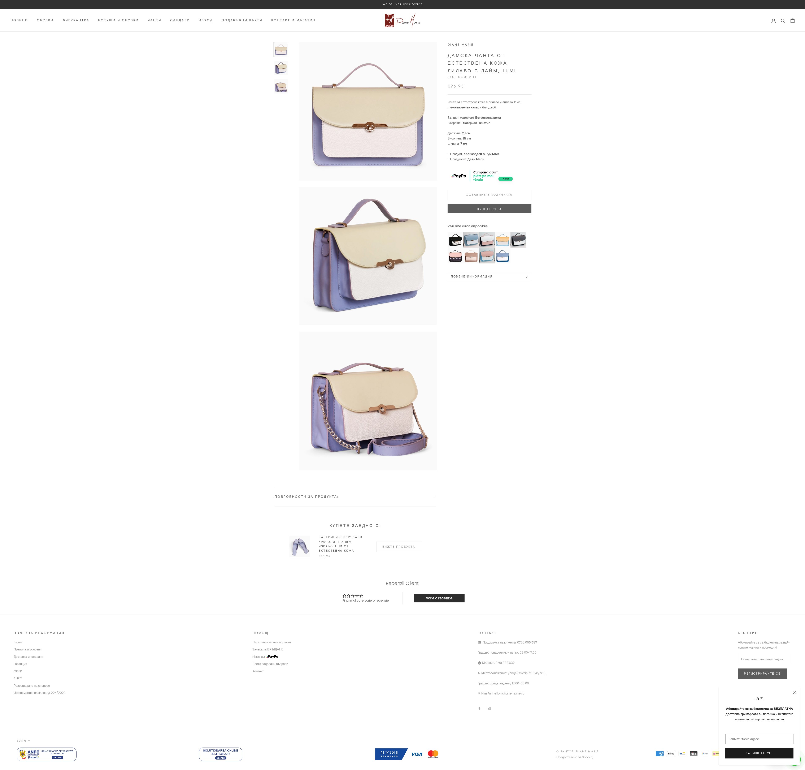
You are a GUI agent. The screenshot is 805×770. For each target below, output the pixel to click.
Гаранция (20, 664)
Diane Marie (461, 44)
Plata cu (258, 656)
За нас (18, 642)
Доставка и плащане (28, 656)
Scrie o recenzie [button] (439, 598)
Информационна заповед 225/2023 (40, 693)
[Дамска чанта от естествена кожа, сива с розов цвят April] (471, 250)
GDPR (18, 671)
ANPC (18, 678)
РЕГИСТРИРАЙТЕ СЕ (762, 674)
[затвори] (795, 692)
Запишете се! (759, 753)
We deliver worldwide (403, 4)
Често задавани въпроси (270, 664)
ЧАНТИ (154, 20)
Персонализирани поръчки (271, 642)
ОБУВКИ (45, 20)
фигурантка (75, 20)
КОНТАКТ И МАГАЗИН (293, 20)
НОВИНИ (19, 20)
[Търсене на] (783, 20)
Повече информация (471, 277)
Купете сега (489, 209)
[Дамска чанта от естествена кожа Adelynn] (518, 234)
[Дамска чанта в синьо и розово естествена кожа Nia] (487, 250)
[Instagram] (489, 708)
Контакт (258, 671)
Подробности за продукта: (307, 496)
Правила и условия (28, 649)
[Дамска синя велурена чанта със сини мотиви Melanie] (502, 250)
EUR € (22, 741)
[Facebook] (479, 708)
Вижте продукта (398, 547)
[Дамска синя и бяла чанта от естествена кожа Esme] (471, 234)
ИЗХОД (206, 20)
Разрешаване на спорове (32, 685)
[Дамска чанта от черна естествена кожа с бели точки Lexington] (455, 234)
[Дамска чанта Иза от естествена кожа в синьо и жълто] (502, 234)
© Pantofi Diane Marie (577, 751)
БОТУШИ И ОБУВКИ (118, 20)
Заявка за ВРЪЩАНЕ (267, 649)
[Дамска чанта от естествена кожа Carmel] (455, 250)
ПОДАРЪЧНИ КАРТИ (242, 20)
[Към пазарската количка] (793, 20)
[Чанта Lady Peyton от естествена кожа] (487, 234)
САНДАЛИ (180, 20)
